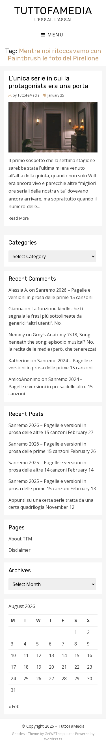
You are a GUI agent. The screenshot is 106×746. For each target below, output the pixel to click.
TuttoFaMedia (53, 11)
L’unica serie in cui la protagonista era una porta (48, 82)
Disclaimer (19, 550)
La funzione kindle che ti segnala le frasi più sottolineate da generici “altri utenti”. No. (45, 316)
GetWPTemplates (58, 733)
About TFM (20, 539)
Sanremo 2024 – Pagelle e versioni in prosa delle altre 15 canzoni (50, 386)
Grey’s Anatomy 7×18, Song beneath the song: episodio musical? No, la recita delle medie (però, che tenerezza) (52, 341)
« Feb (14, 706)
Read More (18, 218)
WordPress (53, 739)
